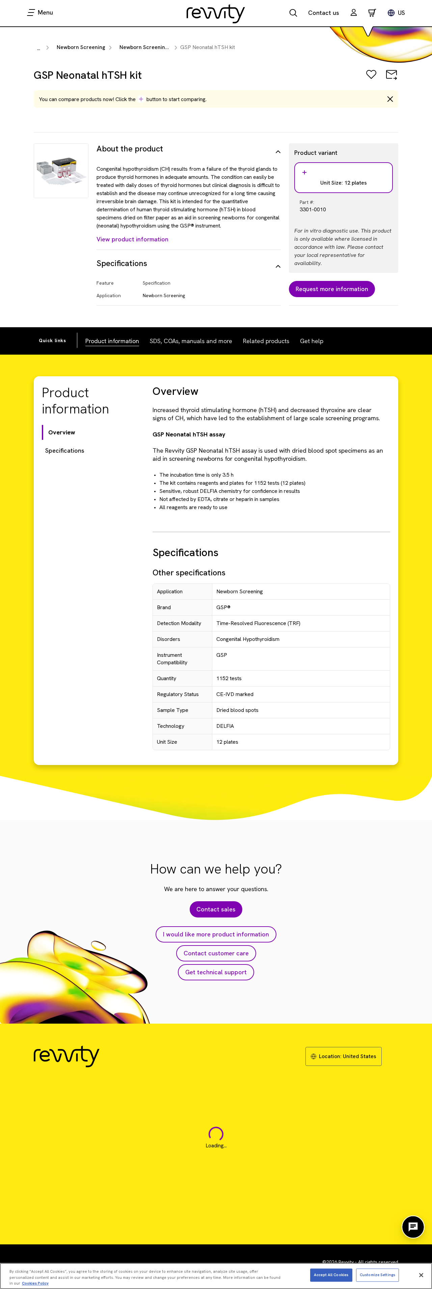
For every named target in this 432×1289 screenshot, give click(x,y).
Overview (61, 432)
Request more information (332, 289)
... (38, 48)
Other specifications (189, 572)
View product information (132, 239)
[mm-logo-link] (216, 13)
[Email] (391, 79)
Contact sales (216, 909)
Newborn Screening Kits (149, 47)
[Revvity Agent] (413, 1227)
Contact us (323, 13)
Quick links (52, 340)
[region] (216, 1276)
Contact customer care (216, 953)
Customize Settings (377, 1274)
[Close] (421, 1275)
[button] (353, 13)
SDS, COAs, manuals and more (191, 341)
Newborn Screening (81, 47)
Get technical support (216, 972)
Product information (112, 341)
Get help (311, 341)
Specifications (64, 450)
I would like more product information (216, 934)
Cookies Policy (35, 1283)
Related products (266, 341)
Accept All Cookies (331, 1274)
